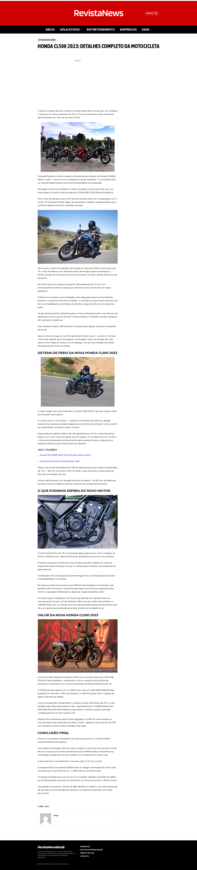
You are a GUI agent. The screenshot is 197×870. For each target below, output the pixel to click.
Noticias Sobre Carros (46, 40)
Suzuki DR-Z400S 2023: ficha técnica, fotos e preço (65, 455)
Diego (55, 815)
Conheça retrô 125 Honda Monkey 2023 (60, 461)
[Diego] (45, 818)
